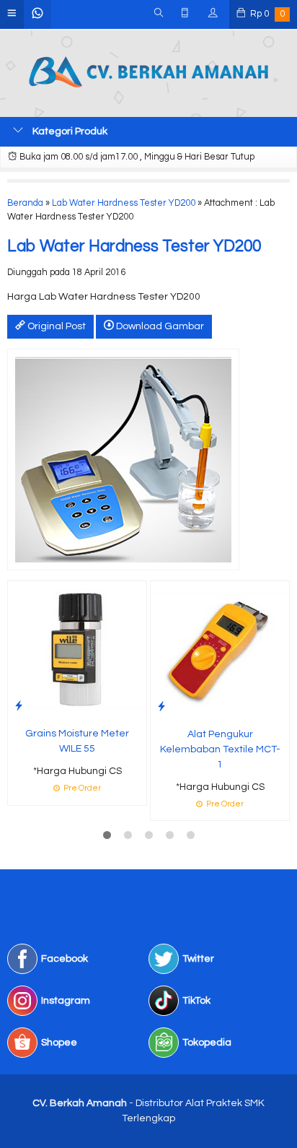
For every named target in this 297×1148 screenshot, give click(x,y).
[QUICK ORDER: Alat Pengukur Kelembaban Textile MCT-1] (161, 706)
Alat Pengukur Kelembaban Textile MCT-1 (220, 749)
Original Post (55, 326)
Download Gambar (159, 326)
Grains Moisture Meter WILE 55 (77, 741)
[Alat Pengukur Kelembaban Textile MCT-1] (220, 650)
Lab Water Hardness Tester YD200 (123, 203)
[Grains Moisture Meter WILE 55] (77, 650)
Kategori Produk (68, 131)
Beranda (25, 203)
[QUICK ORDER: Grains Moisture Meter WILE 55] (19, 706)
